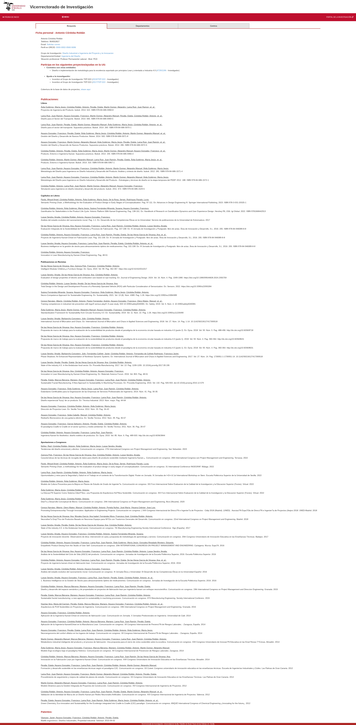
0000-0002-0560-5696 (66, 47)
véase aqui (85, 89)
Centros (213, 26)
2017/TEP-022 (99, 82)
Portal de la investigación (339, 17)
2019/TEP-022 (99, 79)
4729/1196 (161, 70)
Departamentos (142, 26)
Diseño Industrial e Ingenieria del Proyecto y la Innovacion (87, 53)
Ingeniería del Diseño (70, 56)
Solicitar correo (53, 44)
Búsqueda (71, 26)
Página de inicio (11, 17)
